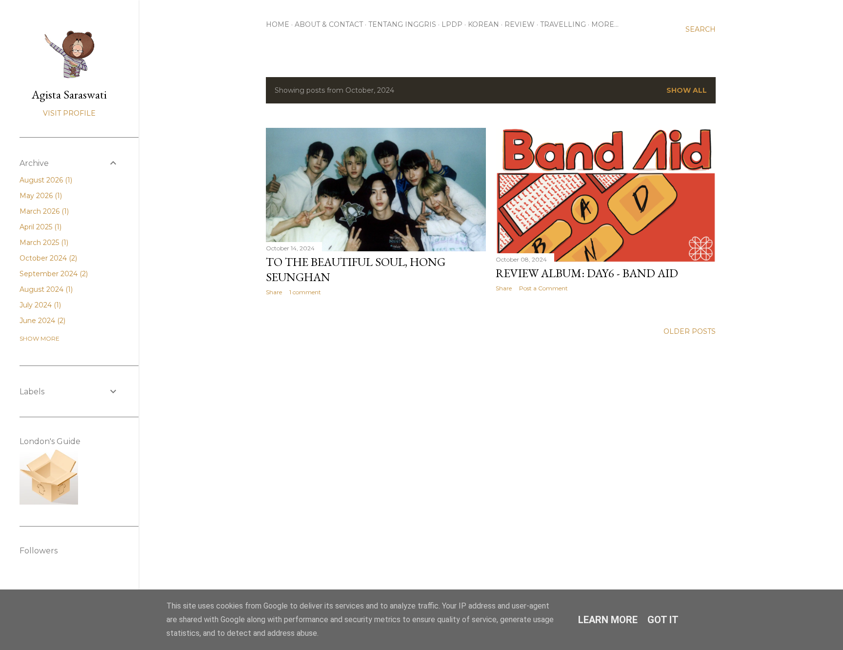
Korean (483, 24)
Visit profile (69, 113)
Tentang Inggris (402, 24)
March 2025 (43, 242)
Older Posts (689, 331)
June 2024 (41, 320)
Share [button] (274, 292)
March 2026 (43, 211)
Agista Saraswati (69, 94)
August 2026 (45, 180)
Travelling (563, 24)
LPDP (452, 24)
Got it (663, 620)
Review (519, 24)
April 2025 (40, 227)
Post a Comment (543, 288)
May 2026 (40, 195)
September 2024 (53, 273)
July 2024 (39, 305)
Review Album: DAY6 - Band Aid (587, 273)
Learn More (608, 620)
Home (277, 24)
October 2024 (47, 258)
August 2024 (45, 289)
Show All (686, 90)
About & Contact (329, 24)
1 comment (305, 292)
